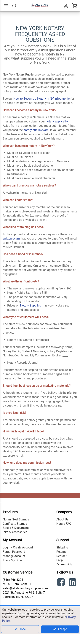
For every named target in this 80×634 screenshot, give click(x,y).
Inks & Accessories (15, 532)
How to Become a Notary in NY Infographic (41, 98)
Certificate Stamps (15, 523)
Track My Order (13, 560)
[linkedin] (73, 583)
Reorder (61, 556)
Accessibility (64, 564)
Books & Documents (16, 528)
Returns (61, 551)
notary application (57, 121)
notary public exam (36, 130)
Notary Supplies (30, 305)
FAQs (59, 560)
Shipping (62, 547)
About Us (62, 519)
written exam (11, 238)
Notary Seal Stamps (16, 519)
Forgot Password (14, 551)
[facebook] (61, 583)
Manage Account (14, 556)
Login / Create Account (18, 547)
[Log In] (66, 5)
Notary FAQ (63, 523)
